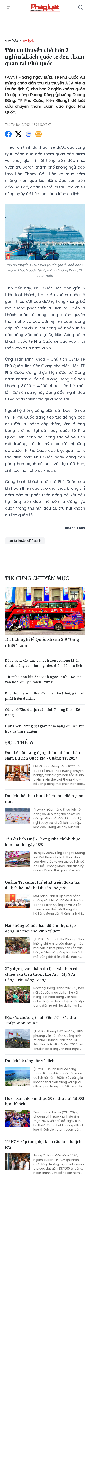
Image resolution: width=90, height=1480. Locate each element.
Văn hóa (11, 41)
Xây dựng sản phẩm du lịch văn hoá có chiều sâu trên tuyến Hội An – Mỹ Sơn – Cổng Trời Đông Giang (41, 974)
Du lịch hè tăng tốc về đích (29, 1060)
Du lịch (28, 41)
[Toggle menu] (9, 6)
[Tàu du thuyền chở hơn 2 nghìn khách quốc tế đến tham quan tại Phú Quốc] (45, 7)
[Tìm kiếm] (80, 7)
